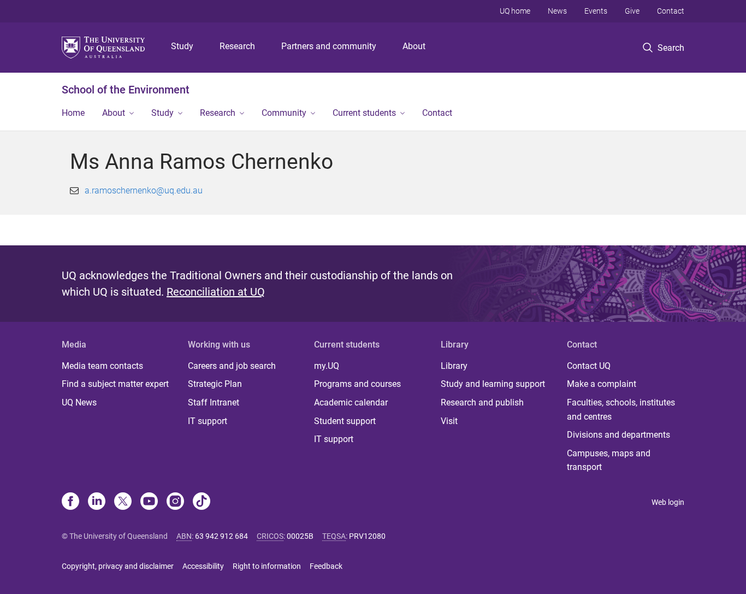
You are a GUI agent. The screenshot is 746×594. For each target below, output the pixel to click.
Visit (449, 421)
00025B (300, 536)
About (413, 46)
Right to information (267, 566)
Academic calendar (351, 402)
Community (284, 113)
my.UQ (326, 366)
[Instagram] (175, 502)
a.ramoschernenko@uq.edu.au (144, 190)
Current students (364, 113)
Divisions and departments (618, 435)
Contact (670, 11)
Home (73, 113)
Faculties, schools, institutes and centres (621, 409)
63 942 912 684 (221, 536)
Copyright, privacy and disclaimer (118, 566)
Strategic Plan (215, 384)
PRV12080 (367, 536)
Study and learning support (493, 384)
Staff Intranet (213, 402)
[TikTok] (201, 502)
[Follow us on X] (123, 502)
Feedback (326, 566)
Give (632, 11)
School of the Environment (126, 89)
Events (595, 11)
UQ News (79, 402)
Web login (668, 502)
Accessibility (203, 566)
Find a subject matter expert (115, 384)
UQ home (515, 11)
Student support (345, 421)
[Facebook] (70, 502)
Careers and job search (232, 366)
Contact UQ (589, 366)
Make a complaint (601, 384)
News (557, 11)
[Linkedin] (96, 502)
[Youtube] (149, 502)
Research (237, 46)
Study (182, 46)
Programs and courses (357, 384)
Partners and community (328, 46)
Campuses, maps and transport (608, 460)
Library (454, 366)
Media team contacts (102, 366)
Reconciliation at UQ (216, 291)
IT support (207, 421)
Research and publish (482, 402)
